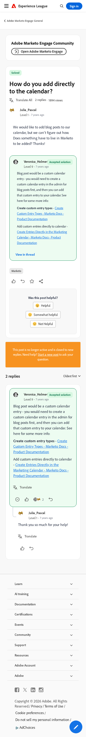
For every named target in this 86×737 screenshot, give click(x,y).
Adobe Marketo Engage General (25, 20)
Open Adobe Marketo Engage (42, 51)
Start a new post (48, 354)
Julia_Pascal (28, 110)
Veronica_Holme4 (36, 161)
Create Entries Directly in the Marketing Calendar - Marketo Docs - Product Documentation (42, 237)
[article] (43, 447)
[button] (24, 100)
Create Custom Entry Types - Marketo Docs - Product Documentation (40, 213)
